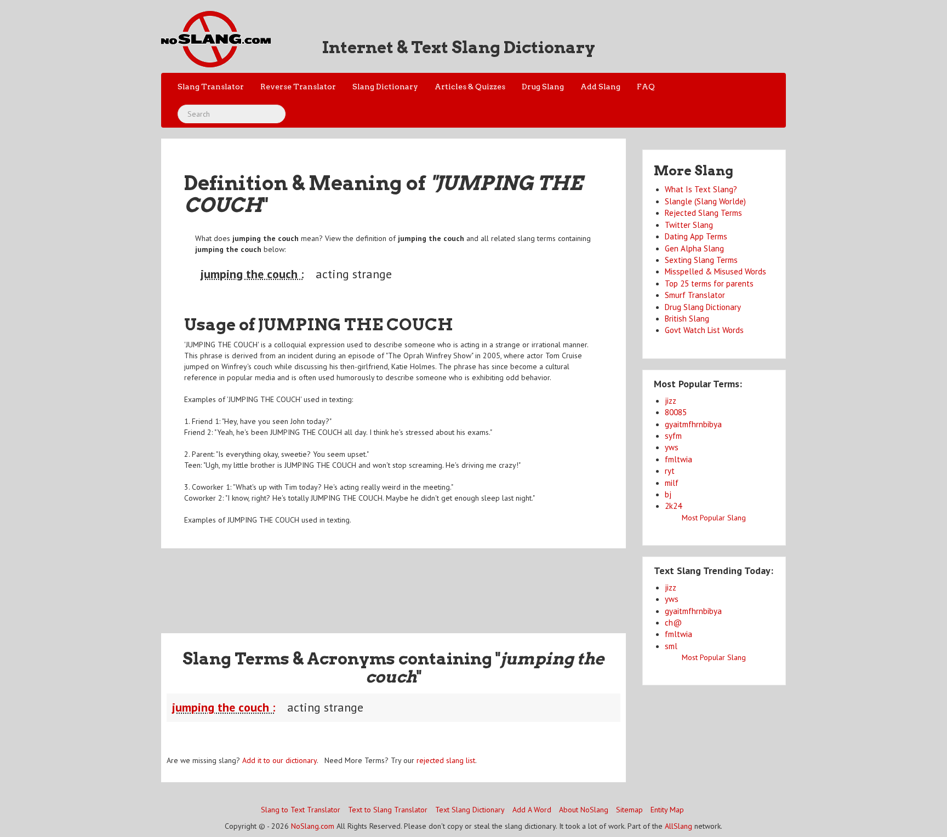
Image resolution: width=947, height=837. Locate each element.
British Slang (687, 318)
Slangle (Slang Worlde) (705, 201)
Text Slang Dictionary (470, 810)
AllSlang (678, 826)
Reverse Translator (298, 86)
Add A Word (531, 810)
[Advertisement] (393, 584)
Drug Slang (543, 86)
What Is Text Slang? (701, 189)
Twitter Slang (689, 225)
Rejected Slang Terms (703, 213)
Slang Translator (211, 86)
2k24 (673, 506)
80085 (676, 412)
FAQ (646, 86)
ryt (670, 471)
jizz (670, 400)
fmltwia (678, 459)
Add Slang (600, 86)
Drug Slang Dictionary (703, 307)
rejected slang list (446, 760)
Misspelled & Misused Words (715, 271)
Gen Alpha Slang (694, 248)
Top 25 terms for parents (709, 283)
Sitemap (629, 810)
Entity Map (667, 810)
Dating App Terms (696, 236)
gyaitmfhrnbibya (693, 424)
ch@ (673, 622)
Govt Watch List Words (704, 330)
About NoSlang (583, 810)
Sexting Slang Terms (701, 260)
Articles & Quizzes (470, 86)
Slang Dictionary (385, 86)
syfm (673, 436)
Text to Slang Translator (387, 810)
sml (671, 646)
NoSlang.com (312, 826)
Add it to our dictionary (279, 760)
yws (671, 447)
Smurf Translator (695, 295)
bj (668, 494)
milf (671, 483)
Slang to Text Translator (300, 810)
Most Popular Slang (714, 518)
